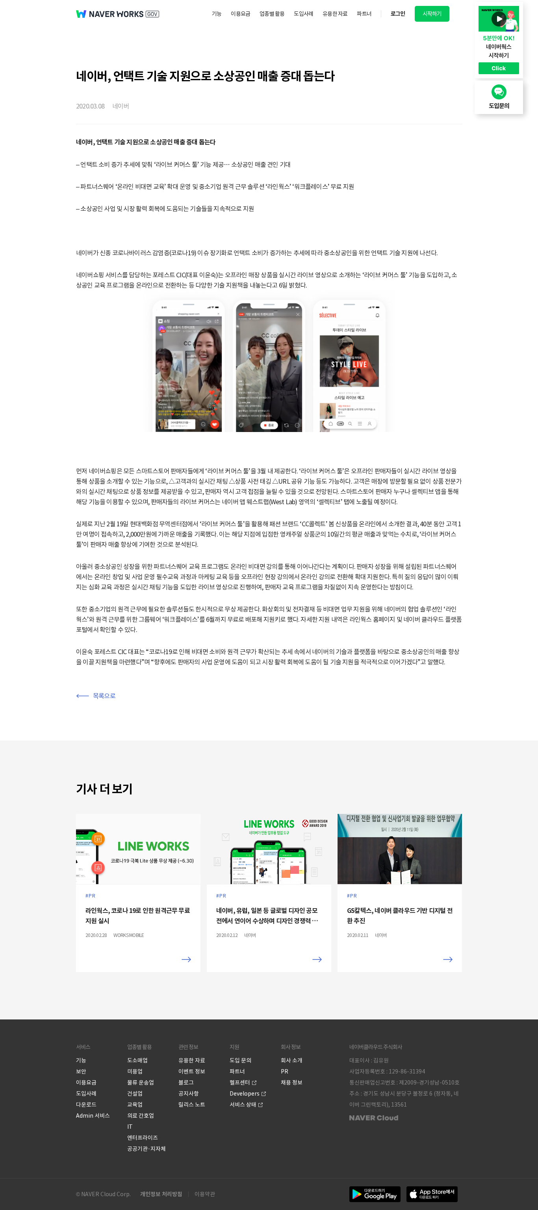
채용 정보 (291, 1082)
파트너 (364, 13)
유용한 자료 (335, 13)
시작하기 (432, 13)
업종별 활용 (272, 13)
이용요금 (240, 13)
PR (284, 1071)
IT (130, 1126)
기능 (216, 13)
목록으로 (104, 696)
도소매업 (137, 1060)
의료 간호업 (140, 1115)
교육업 (135, 1104)
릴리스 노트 (191, 1104)
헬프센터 (240, 1082)
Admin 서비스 (93, 1115)
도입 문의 (240, 1060)
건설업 (135, 1093)
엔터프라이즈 (142, 1137)
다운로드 (86, 1104)
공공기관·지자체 (146, 1148)
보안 (81, 1071)
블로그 (186, 1082)
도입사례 (303, 13)
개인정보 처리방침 (161, 1194)
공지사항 (188, 1093)
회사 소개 (291, 1060)
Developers (245, 1093)
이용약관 (205, 1194)
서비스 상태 (243, 1104)
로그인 (398, 13)
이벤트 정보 (191, 1071)
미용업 (135, 1071)
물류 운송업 (140, 1082)
